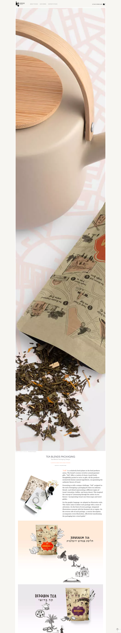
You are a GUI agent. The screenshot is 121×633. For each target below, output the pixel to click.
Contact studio (52, 4)
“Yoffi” (64, 471)
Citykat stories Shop (97, 4)
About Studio (34, 4)
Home (17, 451)
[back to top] (117, 629)
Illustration (25, 451)
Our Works (43, 4)
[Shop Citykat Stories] (104, 4)
